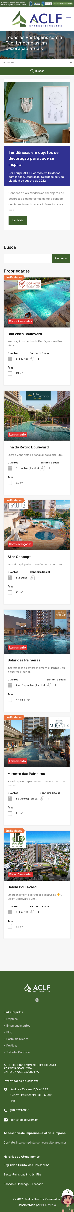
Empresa (12, 1019)
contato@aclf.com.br (24, 1119)
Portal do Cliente (17, 1039)
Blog (9, 1032)
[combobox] (37, 63)
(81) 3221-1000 (19, 1110)
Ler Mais (17, 220)
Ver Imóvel (37, 317)
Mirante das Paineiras (26, 774)
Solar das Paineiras (24, 660)
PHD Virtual (48, 1205)
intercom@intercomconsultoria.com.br (41, 1142)
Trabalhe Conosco (18, 1052)
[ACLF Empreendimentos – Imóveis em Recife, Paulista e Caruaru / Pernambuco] (37, 26)
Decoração (33, 177)
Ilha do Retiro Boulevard (28, 447)
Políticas (11, 1045)
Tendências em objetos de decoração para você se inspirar (34, 158)
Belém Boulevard (22, 887)
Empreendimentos (18, 1025)
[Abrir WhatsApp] (58, 1204)
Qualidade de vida (52, 177)
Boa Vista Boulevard (25, 334)
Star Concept (19, 557)
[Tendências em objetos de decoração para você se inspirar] (37, 112)
